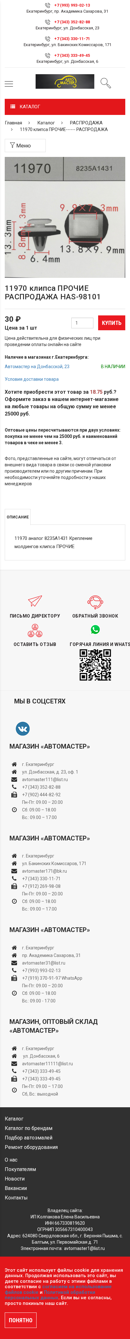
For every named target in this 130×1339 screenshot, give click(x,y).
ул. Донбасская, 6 (41, 1056)
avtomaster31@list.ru (43, 962)
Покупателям (20, 1169)
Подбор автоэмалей (28, 1138)
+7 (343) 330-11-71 (72, 38)
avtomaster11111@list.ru (47, 1063)
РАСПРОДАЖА (86, 123)
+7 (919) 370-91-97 (41, 978)
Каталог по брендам (28, 1128)
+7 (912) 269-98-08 (41, 886)
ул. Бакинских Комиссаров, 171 (54, 863)
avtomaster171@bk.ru (44, 871)
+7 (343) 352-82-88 (72, 22)
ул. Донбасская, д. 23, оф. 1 (50, 771)
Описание (18, 517)
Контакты (16, 1198)
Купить (111, 323)
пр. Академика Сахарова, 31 (51, 955)
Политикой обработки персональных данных (50, 1295)
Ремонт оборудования (31, 1147)
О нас (11, 1160)
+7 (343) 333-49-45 (72, 55)
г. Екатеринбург (38, 764)
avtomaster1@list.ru (84, 1248)
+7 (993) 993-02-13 (41, 970)
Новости (15, 1179)
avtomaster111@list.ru (45, 779)
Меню (23, 145)
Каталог (46, 123)
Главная (13, 123)
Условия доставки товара (32, 379)
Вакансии (16, 1188)
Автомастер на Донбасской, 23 (37, 366)
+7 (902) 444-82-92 (41, 794)
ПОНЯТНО (20, 1320)
